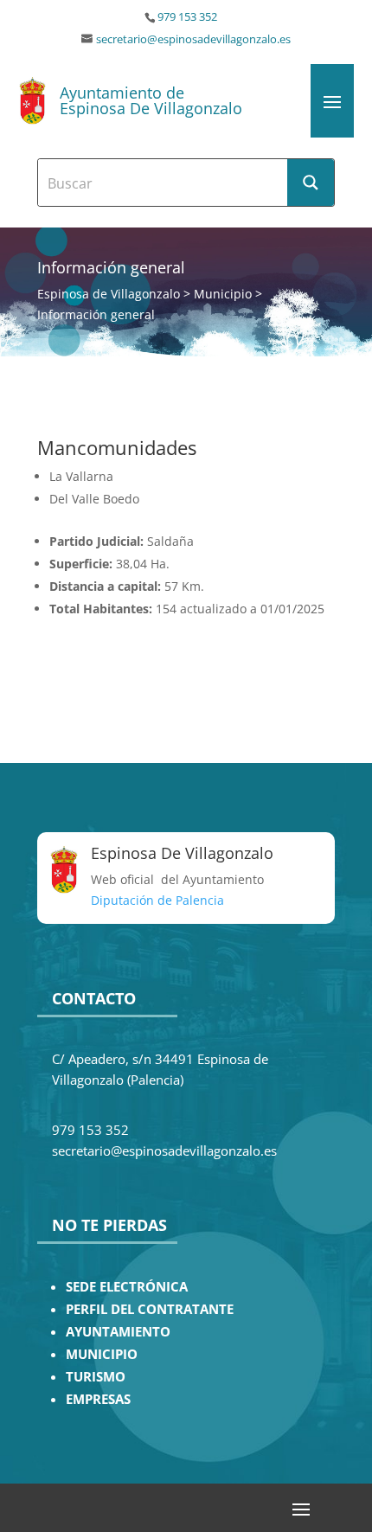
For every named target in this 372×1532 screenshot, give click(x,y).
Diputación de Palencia (157, 900)
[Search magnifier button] (310, 182)
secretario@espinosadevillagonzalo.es (193, 39)
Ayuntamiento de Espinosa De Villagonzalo (151, 100)
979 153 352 (187, 17)
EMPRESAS (98, 1399)
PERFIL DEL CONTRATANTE (150, 1309)
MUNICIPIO (102, 1354)
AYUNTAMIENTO (118, 1332)
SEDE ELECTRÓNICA (127, 1287)
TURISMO (95, 1377)
